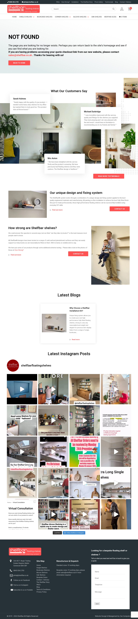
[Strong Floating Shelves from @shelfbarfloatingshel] (22, 420)
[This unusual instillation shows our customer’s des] (22, 389)
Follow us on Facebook (21, 580)
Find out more (57, 210)
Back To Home (19, 63)
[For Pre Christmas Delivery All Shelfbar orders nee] (53, 452)
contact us (119, 209)
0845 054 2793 (14, 2)
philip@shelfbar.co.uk (31, 2)
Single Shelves (25, 17)
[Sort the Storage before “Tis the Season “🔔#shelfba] (85, 452)
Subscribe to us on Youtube (23, 590)
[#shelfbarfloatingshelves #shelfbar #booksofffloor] (85, 420)
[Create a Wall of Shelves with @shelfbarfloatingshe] (85, 389)
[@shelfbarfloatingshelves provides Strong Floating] (22, 483)
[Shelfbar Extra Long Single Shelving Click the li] (116, 420)
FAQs (58, 2)
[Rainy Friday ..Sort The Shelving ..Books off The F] (53, 420)
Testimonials (109, 2)
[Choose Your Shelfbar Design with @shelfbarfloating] (53, 389)
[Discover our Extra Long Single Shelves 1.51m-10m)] (116, 483)
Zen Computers (125, 616)
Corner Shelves (61, 17)
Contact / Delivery (125, 2)
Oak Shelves (96, 17)
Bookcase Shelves (44, 17)
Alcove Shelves (79, 17)
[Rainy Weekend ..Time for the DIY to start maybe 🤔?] (116, 452)
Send (97, 604)
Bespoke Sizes (110, 17)
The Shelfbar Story (87, 2)
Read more (76, 339)
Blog (116, 2)
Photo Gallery (99, 2)
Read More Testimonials (108, 176)
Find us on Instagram (20, 585)
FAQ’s (38, 585)
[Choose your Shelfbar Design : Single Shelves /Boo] (116, 389)
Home (14, 17)
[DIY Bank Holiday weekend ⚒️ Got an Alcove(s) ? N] (53, 514)
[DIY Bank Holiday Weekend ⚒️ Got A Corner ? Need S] (85, 514)
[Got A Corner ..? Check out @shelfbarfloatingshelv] (53, 483)
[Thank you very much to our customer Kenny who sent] (116, 514)
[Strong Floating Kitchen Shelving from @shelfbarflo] (85, 483)
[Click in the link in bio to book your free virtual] (22, 514)
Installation (75, 2)
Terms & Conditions (43, 589)
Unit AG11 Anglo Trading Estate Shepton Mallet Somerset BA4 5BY (21, 563)
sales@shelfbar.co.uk (20, 55)
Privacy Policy (41, 592)
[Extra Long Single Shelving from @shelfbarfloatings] (22, 452)
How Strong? (66, 2)
